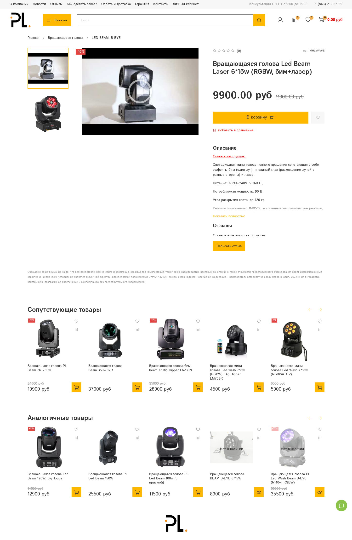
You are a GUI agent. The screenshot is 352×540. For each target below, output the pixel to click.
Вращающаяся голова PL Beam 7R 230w (47, 368)
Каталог (61, 20)
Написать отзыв (229, 246)
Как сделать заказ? (82, 4)
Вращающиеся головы (65, 37)
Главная (33, 37)
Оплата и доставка (116, 4)
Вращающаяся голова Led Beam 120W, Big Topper (48, 476)
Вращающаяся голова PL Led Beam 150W (108, 476)
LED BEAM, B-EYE (106, 37)
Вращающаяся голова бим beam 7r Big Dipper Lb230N (170, 368)
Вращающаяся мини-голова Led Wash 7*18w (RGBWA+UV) (289, 370)
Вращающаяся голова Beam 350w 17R (105, 368)
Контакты (160, 4)
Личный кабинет (186, 4)
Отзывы (56, 4)
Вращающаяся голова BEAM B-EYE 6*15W (227, 476)
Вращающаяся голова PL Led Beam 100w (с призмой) (168, 478)
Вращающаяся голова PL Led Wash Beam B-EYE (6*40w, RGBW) (290, 478)
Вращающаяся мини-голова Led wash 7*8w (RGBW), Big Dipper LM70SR (227, 372)
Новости (39, 4)
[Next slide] (48, 130)
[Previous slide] (83, 91)
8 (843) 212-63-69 (328, 4)
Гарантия (142, 4)
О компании (19, 4)
